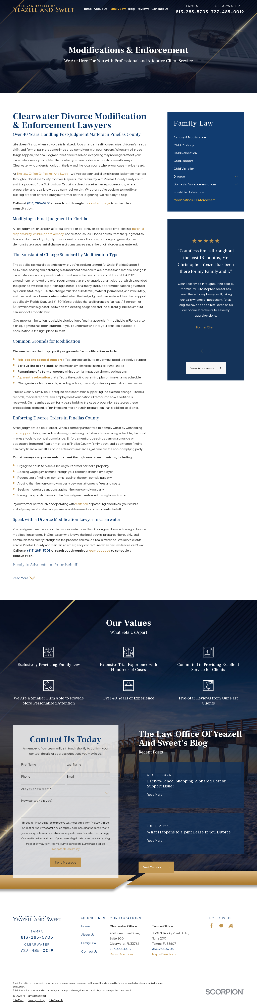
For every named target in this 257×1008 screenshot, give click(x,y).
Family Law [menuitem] (117, 8)
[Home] (43, 8)
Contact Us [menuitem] (159, 8)
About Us (87, 934)
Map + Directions (122, 954)
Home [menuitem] (87, 8)
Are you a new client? (36, 788)
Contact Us (89, 951)
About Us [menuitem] (100, 8)
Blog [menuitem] (131, 8)
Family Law (88, 943)
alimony (58, 234)
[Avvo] (230, 925)
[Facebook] (211, 925)
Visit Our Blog (152, 867)
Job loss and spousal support (39, 359)
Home (85, 926)
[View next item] (209, 351)
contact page (99, 203)
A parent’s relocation (33, 377)
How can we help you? (37, 800)
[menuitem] (206, 137)
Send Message (65, 862)
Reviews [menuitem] (143, 8)
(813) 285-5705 (39, 203)
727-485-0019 (227, 12)
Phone (25, 776)
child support (42, 234)
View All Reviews (202, 368)
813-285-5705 (192, 12)
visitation (81, 504)
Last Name (74, 764)
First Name (28, 764)
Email (70, 776)
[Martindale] (221, 925)
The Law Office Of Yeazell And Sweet (43, 173)
